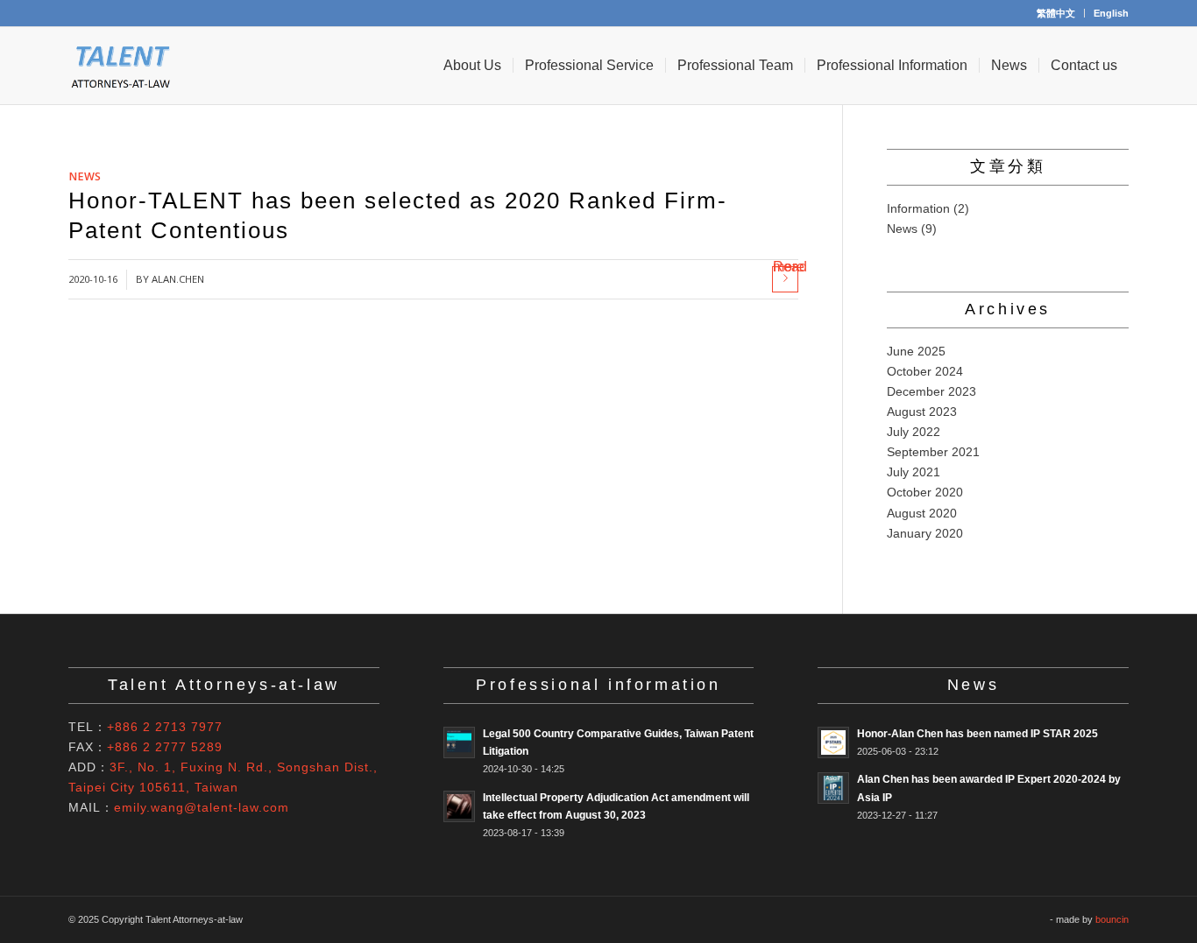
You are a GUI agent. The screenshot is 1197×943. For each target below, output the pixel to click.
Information (918, 208)
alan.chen (178, 278)
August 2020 (922, 513)
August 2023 (922, 412)
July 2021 (913, 472)
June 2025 (916, 351)
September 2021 (933, 452)
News (84, 176)
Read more (785, 270)
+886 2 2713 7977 (165, 727)
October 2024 (925, 371)
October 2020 (925, 492)
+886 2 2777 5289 (165, 747)
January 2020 (925, 533)
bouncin (1112, 919)
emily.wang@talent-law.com (201, 807)
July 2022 (913, 432)
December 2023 (931, 391)
